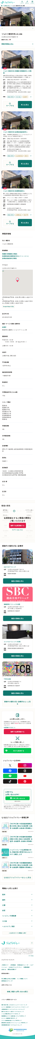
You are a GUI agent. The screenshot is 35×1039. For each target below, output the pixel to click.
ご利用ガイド (4, 965)
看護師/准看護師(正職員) (9, 254)
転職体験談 (26, 967)
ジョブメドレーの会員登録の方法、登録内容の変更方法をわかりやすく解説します (21, 852)
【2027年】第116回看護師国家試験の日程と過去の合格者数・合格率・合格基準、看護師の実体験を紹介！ (21, 865)
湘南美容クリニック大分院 (12, 604)
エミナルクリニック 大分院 (12, 641)
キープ (22, 3)
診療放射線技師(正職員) (9, 258)
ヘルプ (31, 965)
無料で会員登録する (18, 525)
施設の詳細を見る (21, 581)
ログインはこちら (17, 530)
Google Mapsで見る (8, 306)
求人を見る (25, 104)
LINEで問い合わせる (18, 798)
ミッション (4, 967)
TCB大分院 (7, 679)
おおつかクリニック (10, 567)
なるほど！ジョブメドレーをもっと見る (17, 877)
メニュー (32, 3)
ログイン (27, 3)
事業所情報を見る (7, 44)
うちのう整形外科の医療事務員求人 (14, 191)
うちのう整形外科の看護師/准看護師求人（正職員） (17, 72)
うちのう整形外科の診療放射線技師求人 (15, 132)
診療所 (4, 327)
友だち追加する (18, 750)
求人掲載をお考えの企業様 (8, 978)
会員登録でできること (9, 727)
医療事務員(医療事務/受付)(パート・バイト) (15, 256)
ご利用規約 (13, 965)
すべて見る (31, 955)
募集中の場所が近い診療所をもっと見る (17, 702)
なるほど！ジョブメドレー (15, 967)
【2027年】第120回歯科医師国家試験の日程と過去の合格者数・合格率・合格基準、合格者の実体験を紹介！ (21, 839)
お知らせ (3, 969)
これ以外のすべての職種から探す (17, 933)
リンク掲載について (22, 978)
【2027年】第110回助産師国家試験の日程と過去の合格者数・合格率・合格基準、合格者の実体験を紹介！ (21, 826)
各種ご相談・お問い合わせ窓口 (17, 991)
